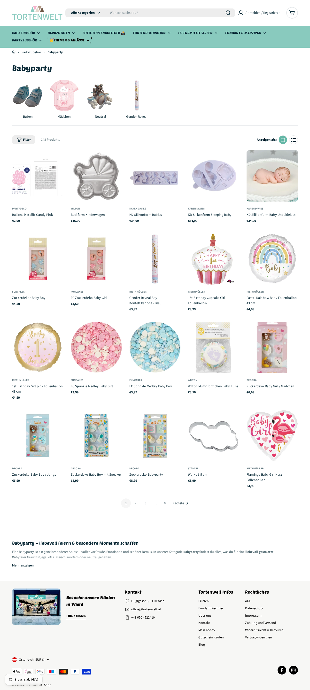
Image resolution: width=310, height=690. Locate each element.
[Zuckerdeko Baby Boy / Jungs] (37, 435)
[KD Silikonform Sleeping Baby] (213, 176)
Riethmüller (138, 292)
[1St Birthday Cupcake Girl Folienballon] (213, 259)
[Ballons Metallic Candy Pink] (37, 176)
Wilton (75, 208)
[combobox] (150, 12)
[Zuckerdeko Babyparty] (155, 435)
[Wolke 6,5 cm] (213, 435)
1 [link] (126, 503)
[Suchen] (228, 13)
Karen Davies (137, 208)
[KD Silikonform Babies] (155, 176)
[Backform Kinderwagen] (96, 176)
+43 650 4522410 (143, 617)
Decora (251, 380)
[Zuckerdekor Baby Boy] (37, 259)
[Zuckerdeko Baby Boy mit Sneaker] (96, 435)
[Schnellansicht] (58, 159)
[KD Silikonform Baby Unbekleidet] (272, 176)
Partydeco (19, 208)
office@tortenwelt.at (146, 609)
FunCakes (18, 292)
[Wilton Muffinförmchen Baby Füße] (213, 347)
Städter (193, 468)
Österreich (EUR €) (32, 659)
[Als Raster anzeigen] (283, 140)
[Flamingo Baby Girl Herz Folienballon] (272, 435)
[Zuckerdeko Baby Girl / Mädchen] (272, 347)
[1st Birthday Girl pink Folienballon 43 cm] (37, 347)
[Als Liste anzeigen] (293, 140)
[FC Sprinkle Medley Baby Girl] (96, 347)
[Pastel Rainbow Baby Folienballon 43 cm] (272, 259)
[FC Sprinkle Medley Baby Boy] (155, 347)
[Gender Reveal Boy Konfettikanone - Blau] (155, 259)
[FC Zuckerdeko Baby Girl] (96, 259)
